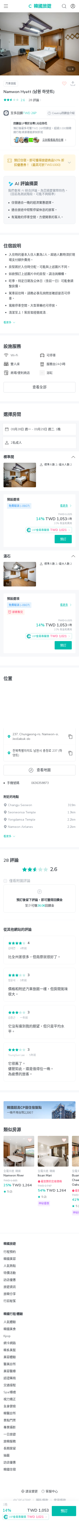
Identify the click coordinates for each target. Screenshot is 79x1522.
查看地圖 (44, 770)
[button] (39, 162)
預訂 (63, 539)
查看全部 (39, 387)
